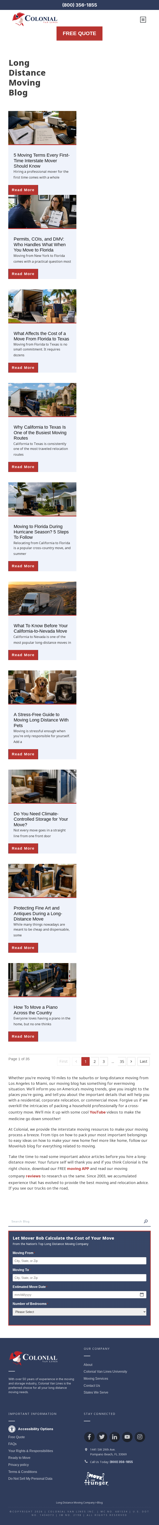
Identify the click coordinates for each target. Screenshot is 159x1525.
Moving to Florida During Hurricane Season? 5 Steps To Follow (41, 532)
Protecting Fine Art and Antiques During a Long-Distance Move (38, 913)
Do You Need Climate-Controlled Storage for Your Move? (41, 819)
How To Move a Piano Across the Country (36, 1010)
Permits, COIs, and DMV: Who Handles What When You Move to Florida (40, 244)
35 (122, 1061)
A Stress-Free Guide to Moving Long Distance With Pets (41, 720)
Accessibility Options (35, 1429)
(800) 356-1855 (79, 5)
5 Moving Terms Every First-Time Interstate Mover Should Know (42, 161)
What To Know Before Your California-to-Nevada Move (41, 628)
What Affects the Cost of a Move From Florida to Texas (41, 336)
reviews (33, 1176)
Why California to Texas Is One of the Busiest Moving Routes (40, 432)
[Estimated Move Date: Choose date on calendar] (141, 1294)
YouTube (98, 1112)
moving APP (78, 1168)
